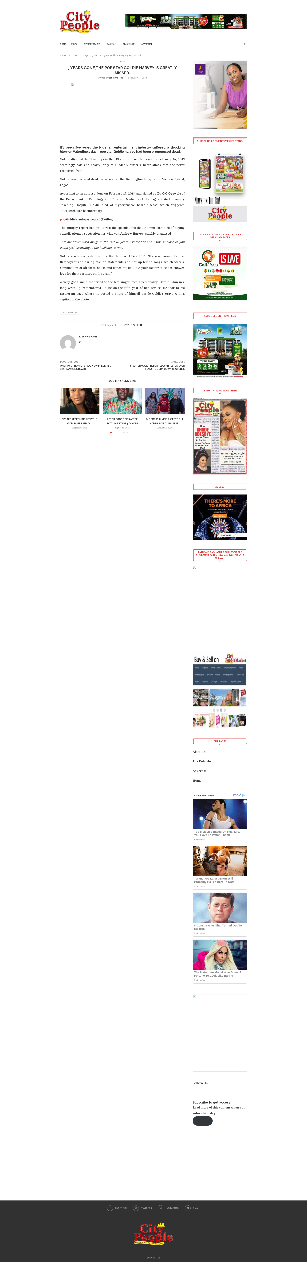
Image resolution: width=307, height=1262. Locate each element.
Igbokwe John (116, 78)
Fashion (111, 44)
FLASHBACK (128, 44)
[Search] (245, 44)
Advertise (146, 44)
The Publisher (203, 761)
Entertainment (92, 44)
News (74, 44)
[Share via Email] (141, 325)
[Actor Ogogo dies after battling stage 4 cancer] (122, 401)
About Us (199, 752)
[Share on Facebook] (131, 325)
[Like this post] (127, 325)
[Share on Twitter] (134, 325)
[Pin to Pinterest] (137, 325)
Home (63, 44)
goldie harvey (69, 313)
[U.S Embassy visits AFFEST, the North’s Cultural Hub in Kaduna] (165, 401)
